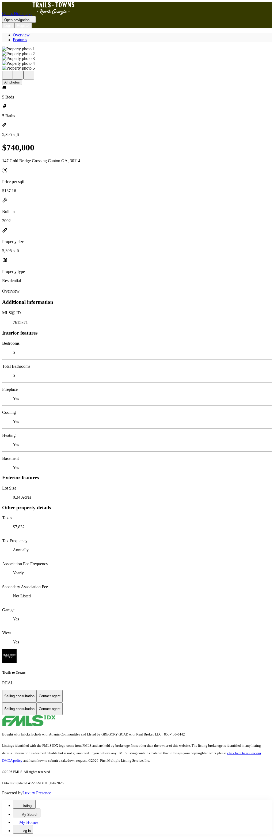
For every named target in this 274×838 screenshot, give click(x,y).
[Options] (7, 75)
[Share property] (29, 75)
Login (8, 26)
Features (20, 39)
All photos (12, 82)
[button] (137, 49)
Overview (21, 35)
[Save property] (18, 75)
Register (23, 26)
